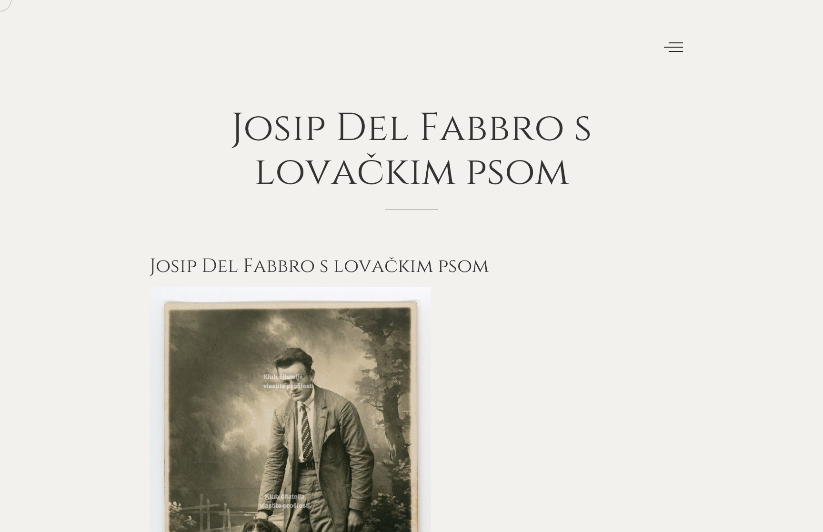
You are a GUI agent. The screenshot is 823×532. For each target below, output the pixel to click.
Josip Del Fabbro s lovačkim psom (319, 266)
